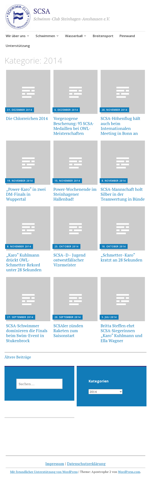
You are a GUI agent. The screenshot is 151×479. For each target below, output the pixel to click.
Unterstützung (18, 45)
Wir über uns (16, 36)
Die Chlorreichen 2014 (27, 118)
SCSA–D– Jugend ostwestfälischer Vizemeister (69, 260)
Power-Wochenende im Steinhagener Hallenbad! (75, 194)
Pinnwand (127, 36)
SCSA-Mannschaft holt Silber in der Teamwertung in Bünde (123, 194)
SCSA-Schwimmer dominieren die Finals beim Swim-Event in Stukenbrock (26, 333)
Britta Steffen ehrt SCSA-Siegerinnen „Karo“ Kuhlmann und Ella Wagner (121, 333)
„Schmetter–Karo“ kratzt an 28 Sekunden (121, 257)
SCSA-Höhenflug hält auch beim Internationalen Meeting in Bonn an (120, 126)
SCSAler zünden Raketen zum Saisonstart (68, 330)
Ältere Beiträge (18, 357)
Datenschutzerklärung (86, 463)
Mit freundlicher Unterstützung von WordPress (44, 472)
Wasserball (74, 36)
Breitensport (103, 36)
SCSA (41, 11)
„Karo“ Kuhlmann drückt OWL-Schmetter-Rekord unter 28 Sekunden (23, 262)
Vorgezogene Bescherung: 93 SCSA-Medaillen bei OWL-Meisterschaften (73, 126)
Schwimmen (45, 36)
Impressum (54, 463)
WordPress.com (129, 472)
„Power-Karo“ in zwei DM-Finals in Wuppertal (26, 194)
